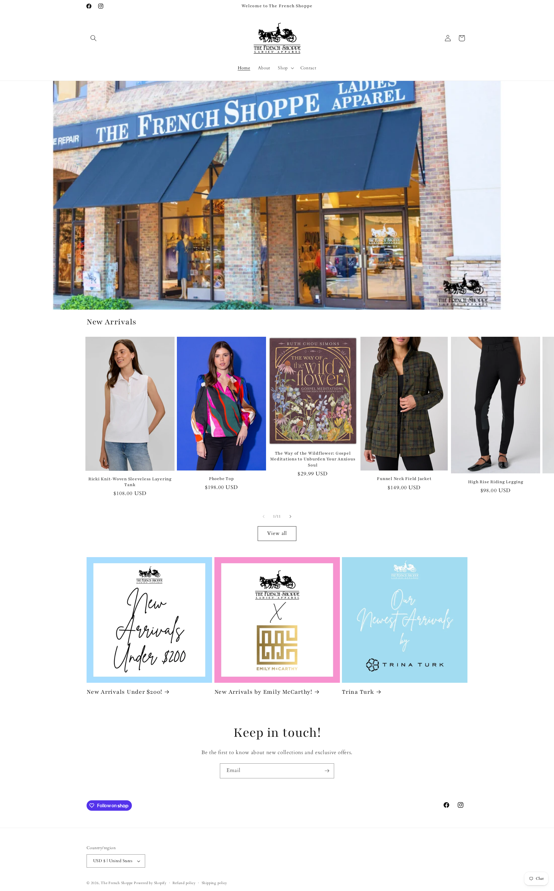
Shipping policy (214, 883)
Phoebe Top (221, 478)
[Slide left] (263, 516)
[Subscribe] (327, 770)
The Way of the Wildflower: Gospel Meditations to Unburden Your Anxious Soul (312, 459)
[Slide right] (290, 516)
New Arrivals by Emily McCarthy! (263, 692)
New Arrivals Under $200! (124, 692)
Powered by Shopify (150, 883)
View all (277, 533)
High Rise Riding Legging (495, 482)
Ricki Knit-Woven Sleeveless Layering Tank (130, 482)
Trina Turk (358, 692)
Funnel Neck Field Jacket (404, 478)
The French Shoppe (117, 883)
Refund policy (184, 883)
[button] (93, 38)
